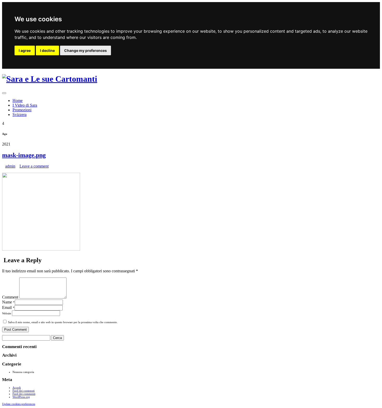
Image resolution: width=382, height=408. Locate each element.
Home (17, 100)
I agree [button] (25, 50)
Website (7, 313)
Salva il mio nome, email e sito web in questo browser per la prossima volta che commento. (63, 322)
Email (8, 307)
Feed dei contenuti (23, 390)
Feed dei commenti (23, 393)
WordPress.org (21, 396)
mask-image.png (24, 155)
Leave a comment (34, 166)
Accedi (16, 387)
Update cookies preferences (18, 403)
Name (8, 302)
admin (10, 166)
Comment (10, 297)
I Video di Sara (24, 105)
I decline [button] (47, 50)
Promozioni (21, 110)
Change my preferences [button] (85, 50)
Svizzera (19, 114)
